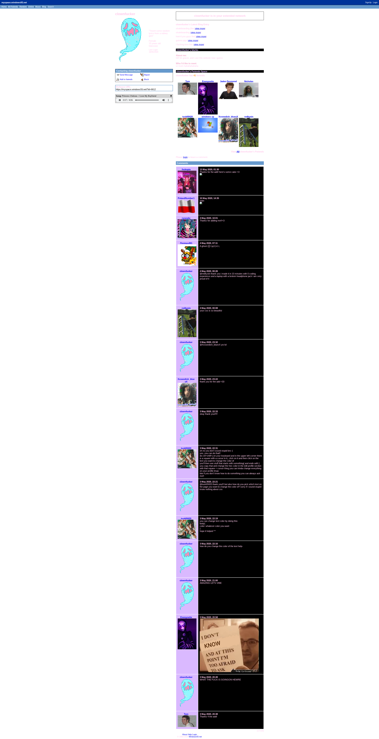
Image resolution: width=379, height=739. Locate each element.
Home (4, 7)
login (185, 157)
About (184, 734)
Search (51, 7)
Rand (23, 7)
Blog (44, 7)
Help (190, 734)
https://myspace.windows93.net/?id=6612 (136, 89)
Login (375, 2)
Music (38, 7)
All (13, 7)
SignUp (368, 2)
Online (31, 7)
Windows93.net (195, 737)
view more (200, 28)
